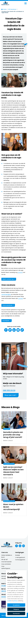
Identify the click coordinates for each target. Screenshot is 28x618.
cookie (9, 601)
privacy (15, 601)
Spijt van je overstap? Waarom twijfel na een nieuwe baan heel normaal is (13, 471)
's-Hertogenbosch (20, 557)
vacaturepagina (6, 294)
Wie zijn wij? (4, 559)
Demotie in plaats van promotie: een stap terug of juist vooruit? (13, 434)
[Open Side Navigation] (25, 3)
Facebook (16, 545)
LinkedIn (20, 545)
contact (20, 272)
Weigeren (16, 609)
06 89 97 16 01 (5, 597)
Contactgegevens (20, 559)
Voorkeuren (16, 613)
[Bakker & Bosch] (8, 3)
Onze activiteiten (6, 564)
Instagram (23, 545)
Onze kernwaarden (6, 562)
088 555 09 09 (9, 390)
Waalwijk (17, 555)
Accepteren (16, 605)
